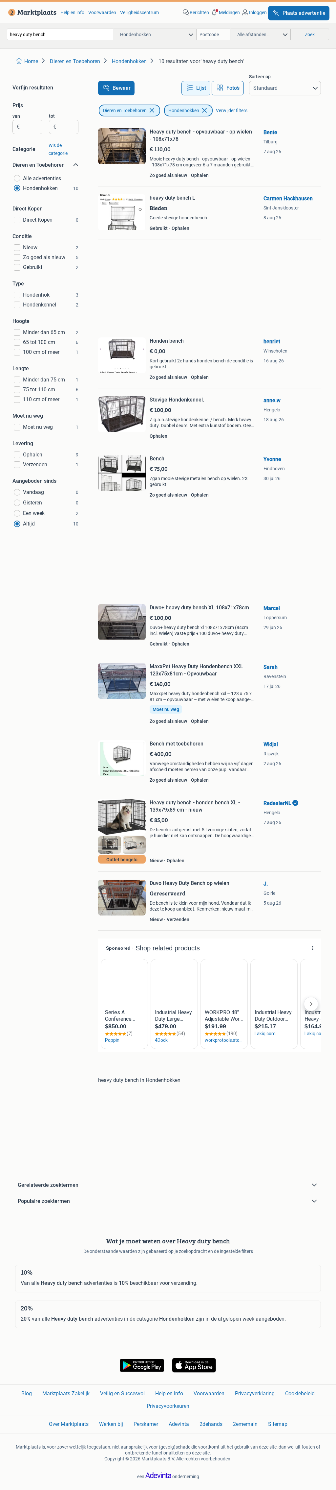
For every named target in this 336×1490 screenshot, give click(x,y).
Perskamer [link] (146, 1424)
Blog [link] (26, 1393)
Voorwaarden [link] (102, 12)
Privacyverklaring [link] (255, 1393)
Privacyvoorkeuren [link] (168, 1406)
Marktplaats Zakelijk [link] (66, 1393)
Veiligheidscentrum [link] (139, 12)
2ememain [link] (245, 1424)
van (16, 116)
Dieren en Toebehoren (125, 110)
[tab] (195, 88)
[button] (225, 12)
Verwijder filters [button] (231, 110)
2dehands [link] (211, 1424)
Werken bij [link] (111, 1424)
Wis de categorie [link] (58, 149)
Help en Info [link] (169, 1393)
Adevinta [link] (179, 1424)
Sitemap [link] (277, 1424)
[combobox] (60, 34)
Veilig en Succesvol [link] (122, 1393)
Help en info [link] (72, 12)
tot (52, 116)
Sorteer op (260, 76)
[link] (31, 12)
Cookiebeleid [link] (300, 1393)
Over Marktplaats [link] (69, 1424)
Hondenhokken (183, 110)
